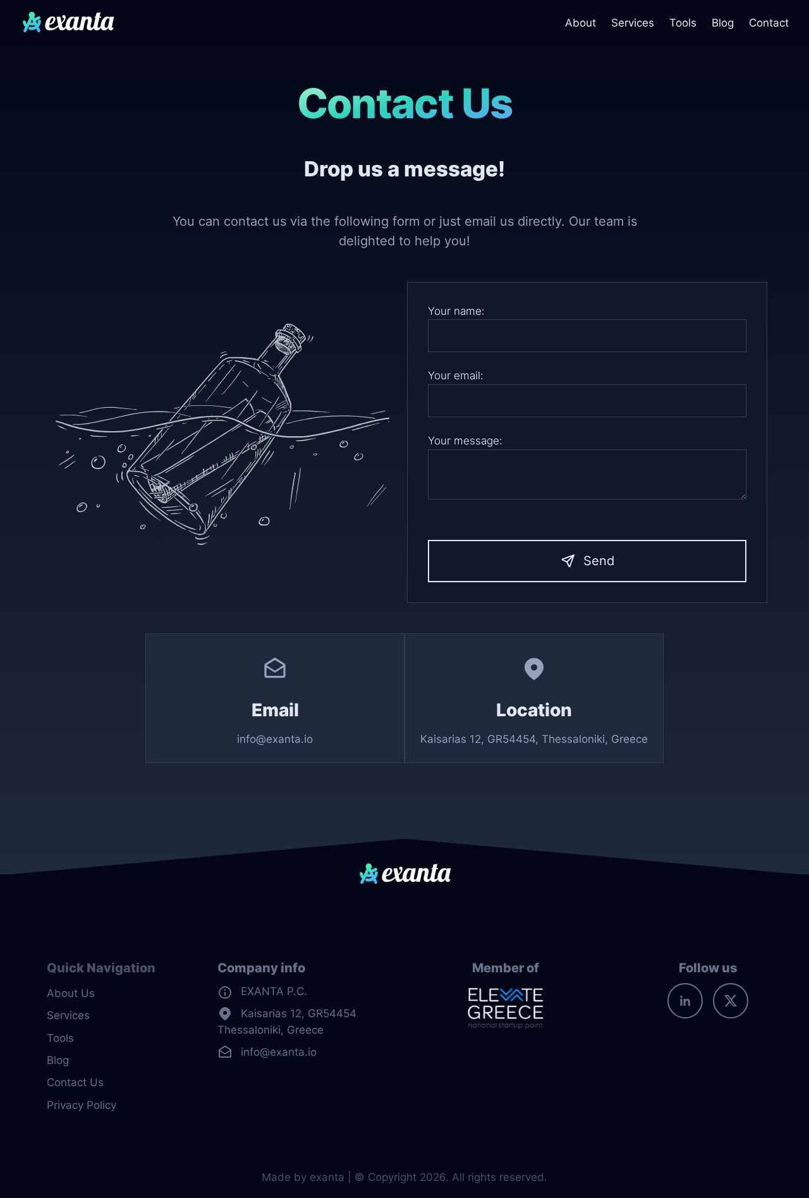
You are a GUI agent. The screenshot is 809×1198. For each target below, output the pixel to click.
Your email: (456, 375)
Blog (723, 22)
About (580, 22)
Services (632, 22)
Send (598, 560)
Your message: (465, 440)
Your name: (456, 311)
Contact (769, 22)
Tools (682, 22)
